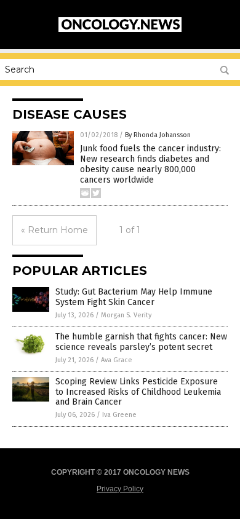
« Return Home (54, 230)
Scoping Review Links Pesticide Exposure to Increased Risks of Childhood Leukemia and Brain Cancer (138, 392)
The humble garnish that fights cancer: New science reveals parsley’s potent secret (141, 341)
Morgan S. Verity (126, 315)
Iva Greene (119, 415)
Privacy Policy (120, 489)
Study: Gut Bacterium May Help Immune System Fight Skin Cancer (133, 297)
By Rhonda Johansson (158, 135)
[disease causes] (120, 29)
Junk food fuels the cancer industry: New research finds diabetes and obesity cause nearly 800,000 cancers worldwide (150, 163)
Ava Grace (116, 360)
